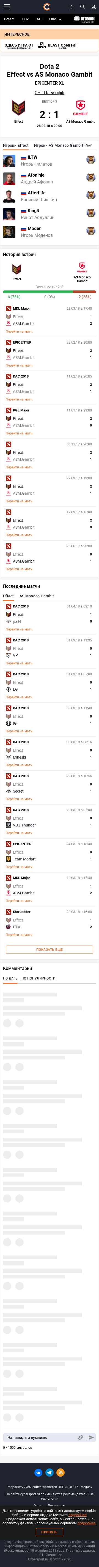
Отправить (91, 1437)
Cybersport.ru (38, 1559)
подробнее (77, 1515)
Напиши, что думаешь (27, 1437)
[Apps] (71, 7)
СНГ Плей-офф (49, 92)
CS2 (25, 19)
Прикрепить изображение (80, 1437)
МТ (39, 19)
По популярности (38, 978)
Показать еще (49, 950)
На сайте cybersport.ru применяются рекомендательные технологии (50, 1496)
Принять (49, 1532)
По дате (10, 978)
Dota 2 (9, 19)
